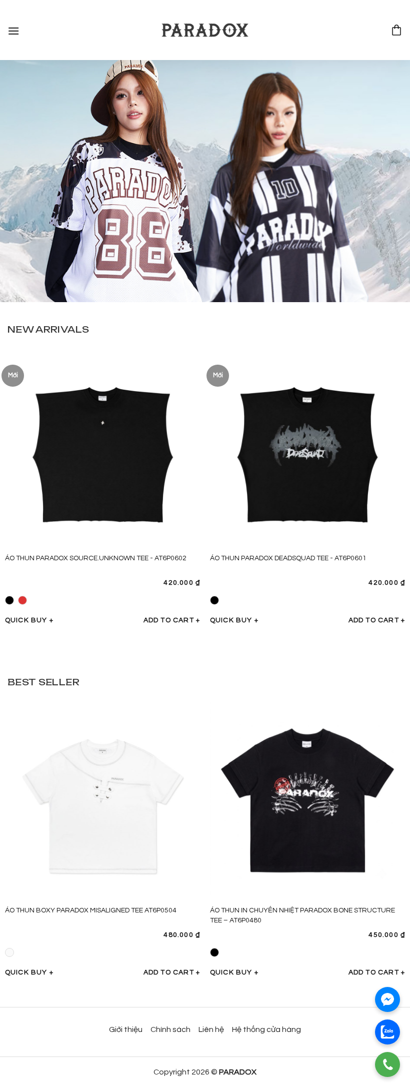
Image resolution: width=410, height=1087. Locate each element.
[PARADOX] (205, 30)
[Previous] (21, 474)
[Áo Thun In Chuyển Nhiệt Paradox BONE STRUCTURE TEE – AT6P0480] (307, 799)
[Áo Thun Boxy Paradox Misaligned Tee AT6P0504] (102, 799)
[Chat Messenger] (387, 999)
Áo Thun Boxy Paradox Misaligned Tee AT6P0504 (90, 910)
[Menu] (14, 30)
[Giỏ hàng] (396, 30)
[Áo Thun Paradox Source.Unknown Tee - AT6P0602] (102, 447)
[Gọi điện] (387, 1064)
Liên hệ (211, 1029)
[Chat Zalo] (387, 1031)
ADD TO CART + (172, 620)
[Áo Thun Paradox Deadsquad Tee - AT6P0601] (307, 447)
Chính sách (170, 1029)
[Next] (389, 474)
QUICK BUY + (29, 620)
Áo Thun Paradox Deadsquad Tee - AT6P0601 (288, 558)
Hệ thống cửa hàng (266, 1029)
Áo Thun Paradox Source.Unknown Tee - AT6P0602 (95, 558)
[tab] (48, 329)
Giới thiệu (125, 1029)
